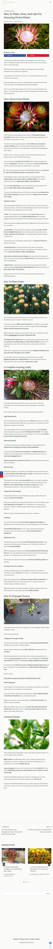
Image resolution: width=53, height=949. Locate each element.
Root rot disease (9, 768)
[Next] (49, 864)
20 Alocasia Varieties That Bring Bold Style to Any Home (39, 829)
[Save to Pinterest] (1, 476)
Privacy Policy (24, 939)
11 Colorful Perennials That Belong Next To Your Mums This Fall (39, 869)
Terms (32, 939)
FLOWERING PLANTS (9, 11)
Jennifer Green (8, 21)
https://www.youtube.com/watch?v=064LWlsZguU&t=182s (22, 678)
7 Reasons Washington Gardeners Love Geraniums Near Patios (13, 869)
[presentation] (13, 856)
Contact (37, 939)
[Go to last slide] (4, 864)
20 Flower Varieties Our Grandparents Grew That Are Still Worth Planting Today (12, 830)
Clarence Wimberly (10, 874)
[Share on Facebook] (1, 472)
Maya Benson (35, 874)
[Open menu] (50, 2)
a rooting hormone (15, 658)
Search (48, 893)
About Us (16, 939)
